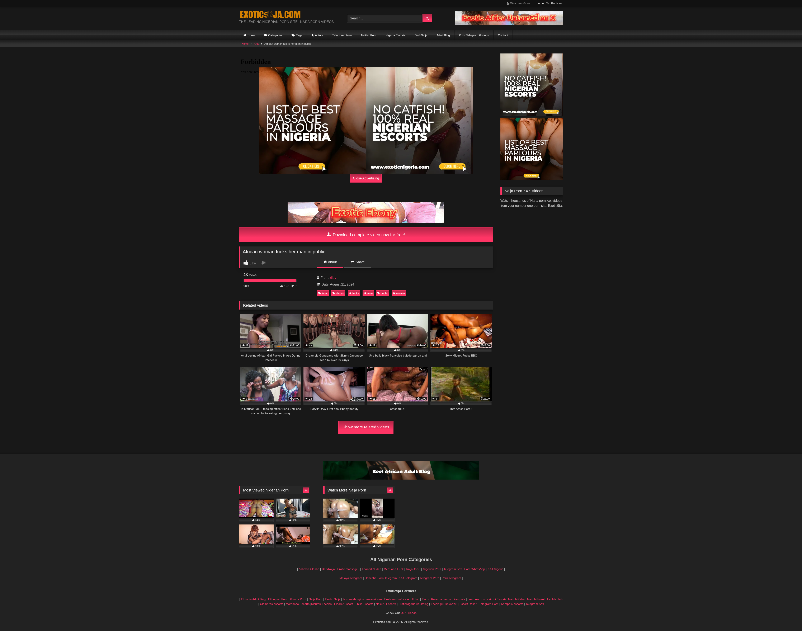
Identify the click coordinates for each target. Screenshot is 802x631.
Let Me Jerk (555, 599)
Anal (256, 43)
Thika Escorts (364, 604)
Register (556, 3)
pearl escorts (476, 599)
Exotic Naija (332, 599)
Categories (275, 35)
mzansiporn (374, 599)
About (332, 262)
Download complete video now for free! (368, 234)
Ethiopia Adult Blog (253, 599)
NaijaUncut (413, 569)
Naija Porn (315, 599)
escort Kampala (454, 599)
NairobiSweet (536, 599)
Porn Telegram (451, 578)
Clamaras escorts (271, 604)
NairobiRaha (516, 599)
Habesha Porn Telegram (381, 578)
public (384, 293)
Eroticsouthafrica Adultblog (401, 599)
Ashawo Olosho (309, 569)
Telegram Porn (342, 35)
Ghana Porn (298, 599)
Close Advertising (366, 178)
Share (360, 262)
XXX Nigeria (495, 569)
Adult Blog (443, 35)
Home (251, 35)
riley (333, 277)
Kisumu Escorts (321, 604)
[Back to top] (789, 618)
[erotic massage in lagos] (312, 120)
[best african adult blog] (401, 478)
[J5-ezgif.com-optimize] (509, 23)
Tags (299, 35)
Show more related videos (366, 427)
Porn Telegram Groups (474, 35)
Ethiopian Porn (278, 599)
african (340, 293)
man (370, 293)
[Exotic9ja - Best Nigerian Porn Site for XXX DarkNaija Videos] (270, 15)
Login (540, 3)
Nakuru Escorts (386, 604)
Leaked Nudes (371, 569)
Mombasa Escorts (298, 604)
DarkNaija (421, 35)
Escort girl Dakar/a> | (445, 604)
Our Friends (408, 612)
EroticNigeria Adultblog (413, 604)
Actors (319, 35)
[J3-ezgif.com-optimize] (366, 221)
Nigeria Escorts (396, 35)
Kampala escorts (512, 604)
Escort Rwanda (432, 599)
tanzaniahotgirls (353, 599)
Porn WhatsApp (474, 569)
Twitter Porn (369, 35)
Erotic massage (347, 569)
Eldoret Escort (343, 604)
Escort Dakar (468, 604)
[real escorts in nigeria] (419, 120)
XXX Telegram (407, 578)
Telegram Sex (453, 569)
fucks (355, 293)
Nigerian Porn (432, 569)
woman (400, 293)
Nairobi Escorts (496, 599)
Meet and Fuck (394, 569)
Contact (503, 35)
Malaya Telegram (350, 578)
